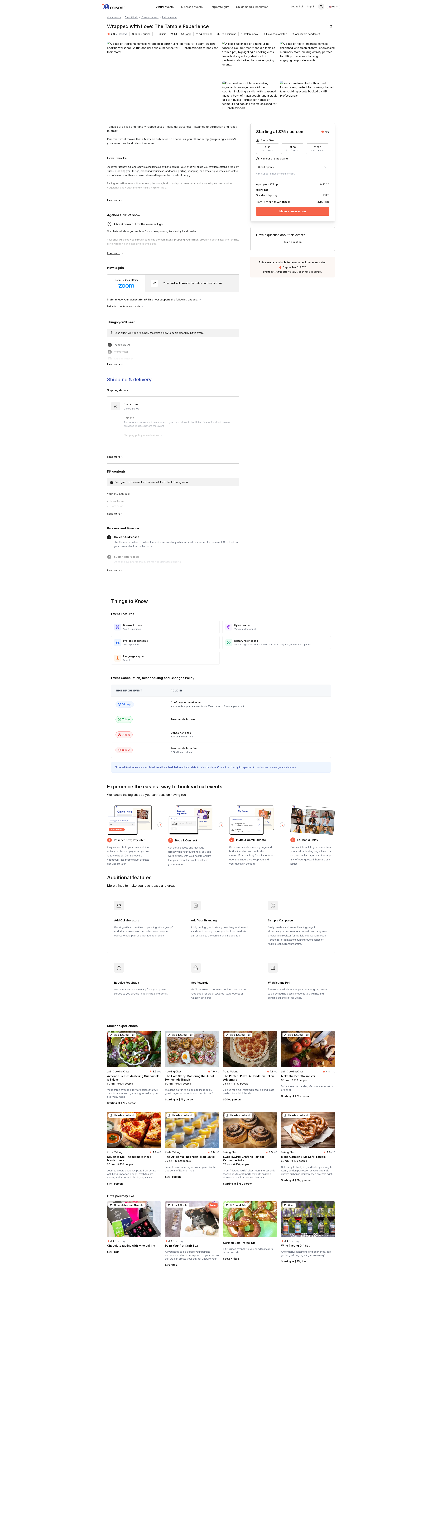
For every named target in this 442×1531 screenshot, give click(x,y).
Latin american (169, 17)
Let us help (297, 6)
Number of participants (275, 158)
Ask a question (293, 242)
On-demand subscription (252, 7)
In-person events (191, 7)
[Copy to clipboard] (331, 26)
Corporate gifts (219, 7)
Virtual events (165, 7)
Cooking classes (149, 17)
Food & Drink (131, 17)
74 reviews (121, 34)
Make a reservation (293, 211)
